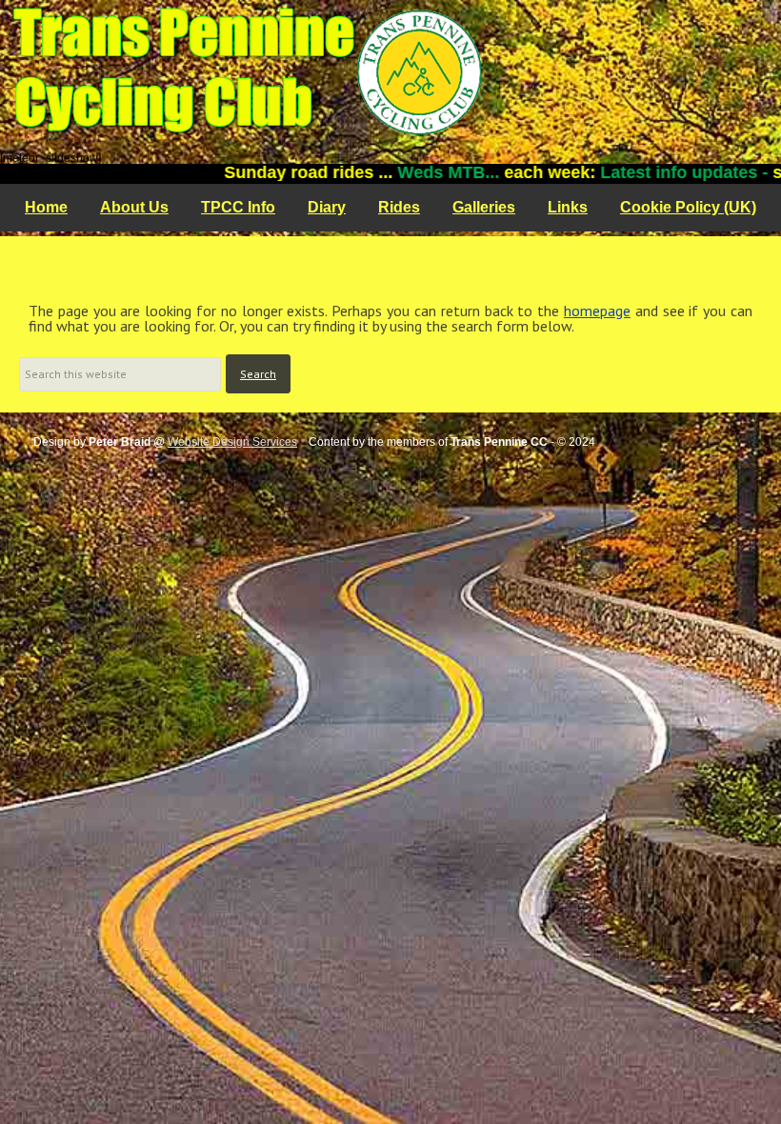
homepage (597, 310)
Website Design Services (232, 442)
